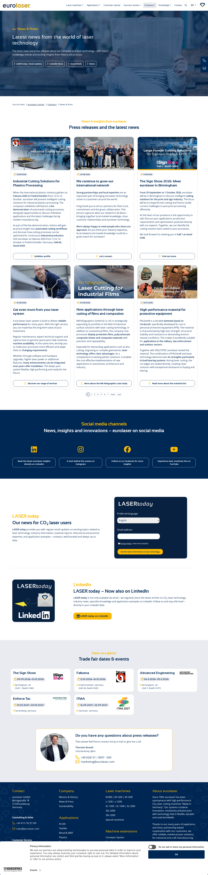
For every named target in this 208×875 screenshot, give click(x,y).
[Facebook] (127, 449)
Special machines (115, 819)
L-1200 (109, 801)
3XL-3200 (110, 815)
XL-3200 (131, 806)
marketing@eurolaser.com (97, 762)
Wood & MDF (66, 832)
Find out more (169, 256)
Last (119, 394)
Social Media (76, 64)
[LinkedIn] (34, 449)
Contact (178, 5)
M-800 (109, 797)
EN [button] (192, 5)
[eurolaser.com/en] (33, 5)
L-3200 (118, 801)
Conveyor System (115, 837)
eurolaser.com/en (36, 104)
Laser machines (74, 5)
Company (149, 5)
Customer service (112, 5)
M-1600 (129, 797)
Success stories (131, 5)
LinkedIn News (56, 64)
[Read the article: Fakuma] (120, 676)
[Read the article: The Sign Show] (58, 676)
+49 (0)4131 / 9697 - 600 (95, 757)
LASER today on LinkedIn (94, 616)
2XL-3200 (110, 810)
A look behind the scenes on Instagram (81, 462)
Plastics (63, 837)
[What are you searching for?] (185, 5)
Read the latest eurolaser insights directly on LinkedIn (34, 462)
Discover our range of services (42, 383)
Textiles (63, 828)
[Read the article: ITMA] (123, 703)
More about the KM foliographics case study (105, 383)
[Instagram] (81, 449)
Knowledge (164, 5)
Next (113, 394)
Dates (92, 64)
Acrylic (62, 823)
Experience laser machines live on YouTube (174, 462)
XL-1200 (110, 806)
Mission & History (68, 797)
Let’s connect (105, 256)
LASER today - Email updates (29, 64)
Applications (92, 5)
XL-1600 (120, 806)
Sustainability (66, 806)
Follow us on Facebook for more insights (127, 462)
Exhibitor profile (42, 256)
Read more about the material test (169, 383)
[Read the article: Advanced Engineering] (187, 672)
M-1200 (118, 797)
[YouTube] (174, 449)
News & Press (66, 801)
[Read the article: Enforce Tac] (60, 698)
